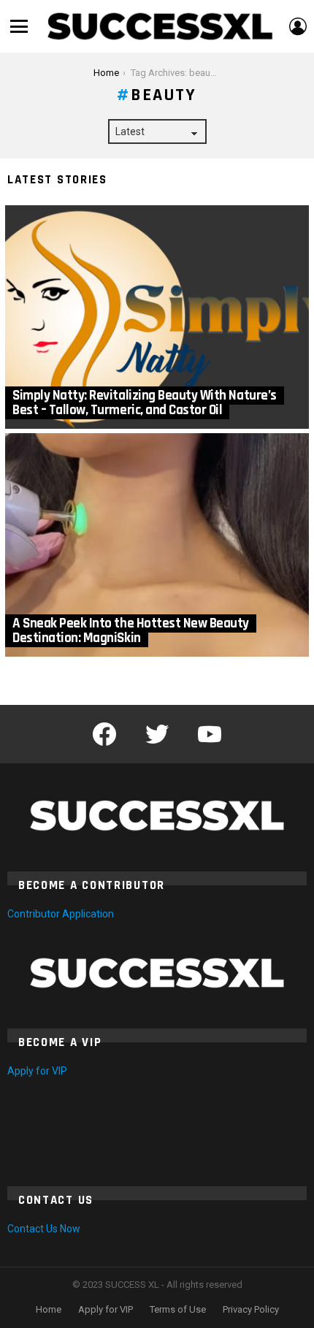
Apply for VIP (37, 1071)
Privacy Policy (251, 1309)
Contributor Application (60, 914)
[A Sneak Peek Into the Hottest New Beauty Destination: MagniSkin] (157, 545)
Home (48, 1309)
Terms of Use (178, 1309)
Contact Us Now (43, 1228)
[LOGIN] (298, 26)
